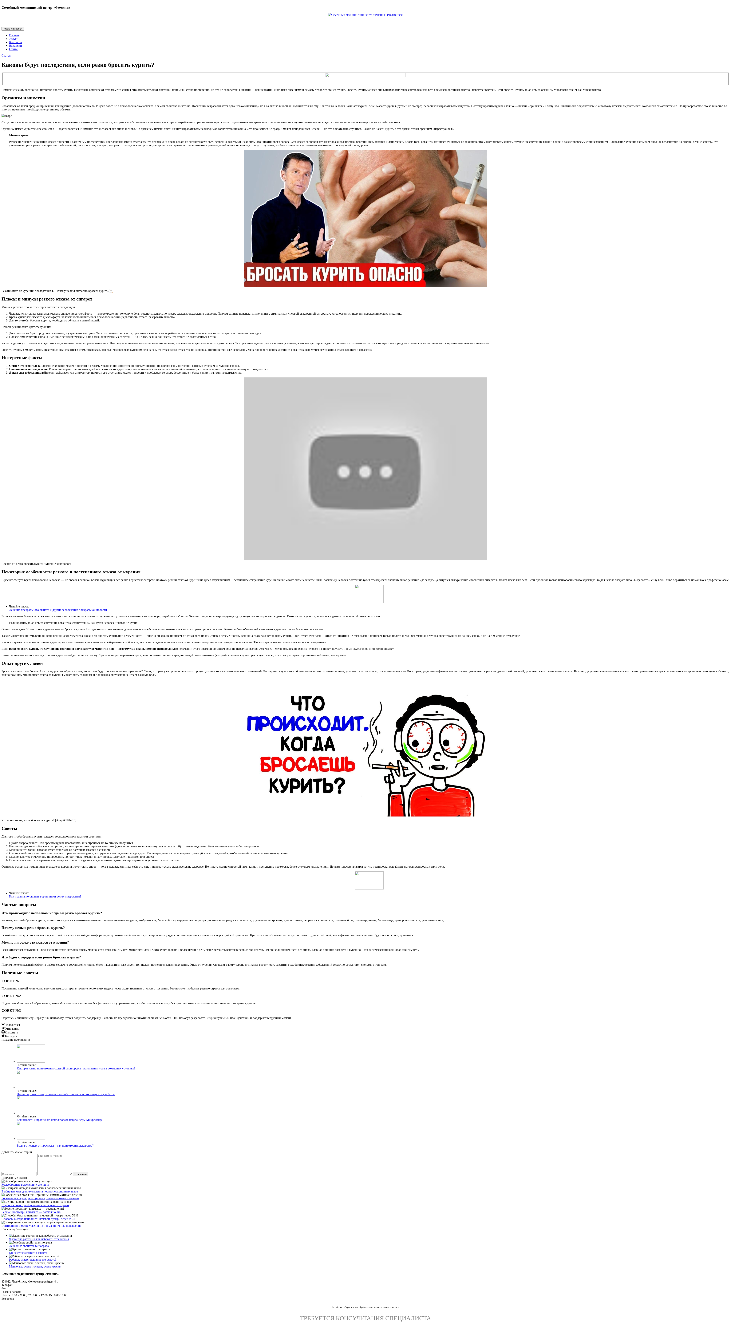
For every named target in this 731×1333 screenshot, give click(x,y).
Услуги (13, 38)
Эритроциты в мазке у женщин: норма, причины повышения (41, 1225)
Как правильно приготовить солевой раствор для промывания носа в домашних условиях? (76, 1068)
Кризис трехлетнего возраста (28, 1252)
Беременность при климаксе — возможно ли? (31, 1212)
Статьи (13, 49)
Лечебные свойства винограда (29, 1245)
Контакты (15, 42)
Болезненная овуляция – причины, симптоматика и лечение (40, 1198)
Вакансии (15, 45)
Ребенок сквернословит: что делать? (32, 1259)
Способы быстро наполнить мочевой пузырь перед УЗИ (38, 1218)
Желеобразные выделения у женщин (25, 1184)
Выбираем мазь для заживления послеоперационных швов (40, 1191)
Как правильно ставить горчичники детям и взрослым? (45, 896)
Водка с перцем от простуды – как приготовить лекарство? (55, 1145)
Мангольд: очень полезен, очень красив (35, 1266)
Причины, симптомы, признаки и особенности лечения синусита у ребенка (66, 1094)
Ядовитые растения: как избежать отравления (39, 1239)
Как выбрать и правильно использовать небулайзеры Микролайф (59, 1119)
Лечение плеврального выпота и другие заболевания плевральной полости (58, 609)
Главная (14, 35)
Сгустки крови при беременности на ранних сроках (35, 1205)
